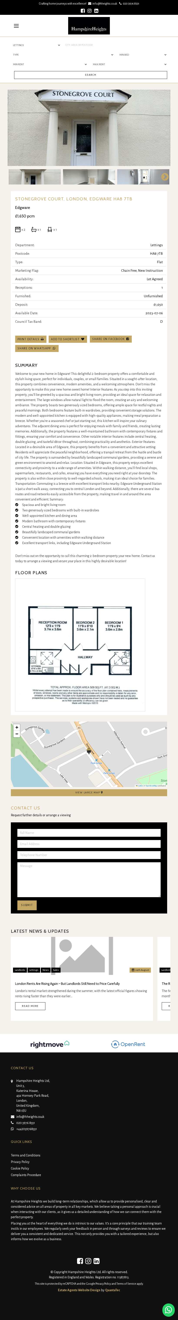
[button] (89, 751)
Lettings (33, 970)
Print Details (28, 339)
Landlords (20, 970)
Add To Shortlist (65, 339)
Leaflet (140, 785)
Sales (56, 970)
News (46, 970)
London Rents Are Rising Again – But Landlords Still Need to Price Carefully (67, 984)
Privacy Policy (20, 1162)
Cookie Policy (20, 1168)
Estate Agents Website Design (79, 1290)
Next (163, 128)
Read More (30, 1006)
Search (90, 74)
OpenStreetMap (151, 785)
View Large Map (88, 792)
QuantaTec (112, 1290)
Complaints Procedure (26, 1175)
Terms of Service (126, 1283)
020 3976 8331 (130, 3)
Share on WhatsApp (35, 348)
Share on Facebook (109, 339)
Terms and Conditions (25, 1155)
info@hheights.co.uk (104, 3)
